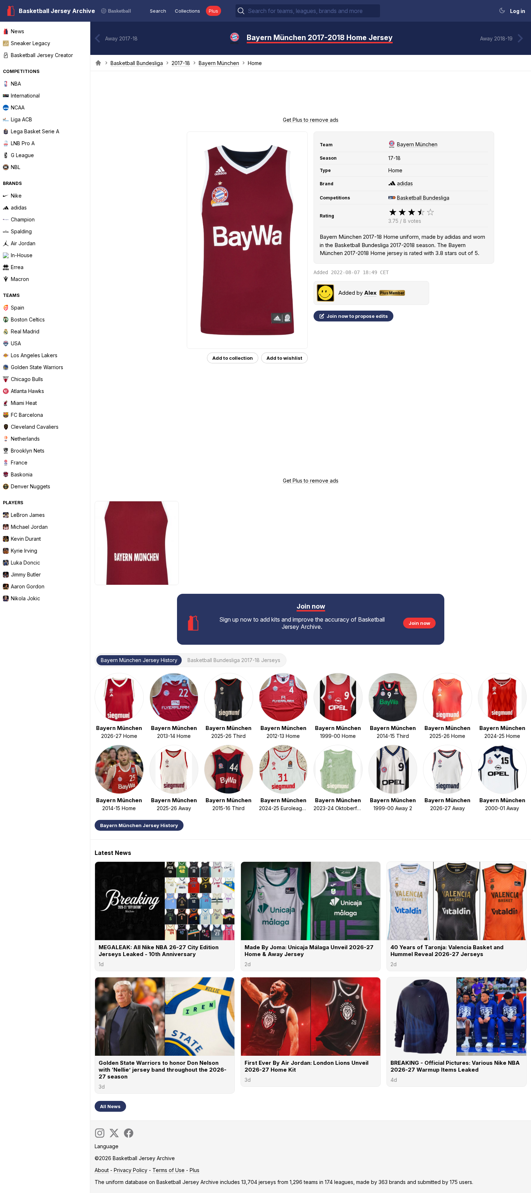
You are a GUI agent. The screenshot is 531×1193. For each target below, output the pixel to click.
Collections (187, 11)
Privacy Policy (130, 1170)
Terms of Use (168, 1170)
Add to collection (232, 358)
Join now (419, 623)
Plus (213, 11)
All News (110, 1106)
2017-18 (181, 63)
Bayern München (219, 63)
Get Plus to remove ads (310, 120)
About (102, 1170)
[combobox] (313, 11)
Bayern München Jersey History (139, 825)
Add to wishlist (284, 358)
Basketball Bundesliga (137, 63)
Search (158, 11)
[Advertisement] (310, 96)
